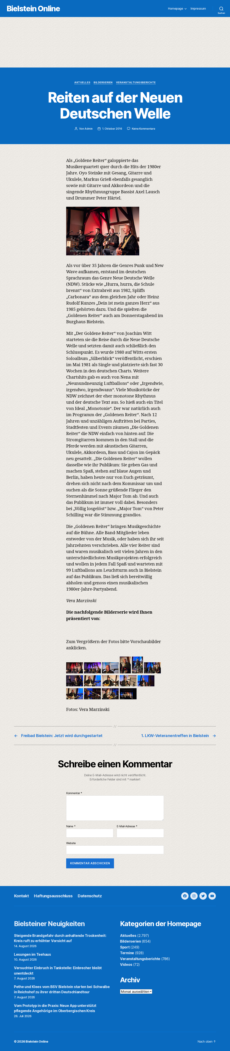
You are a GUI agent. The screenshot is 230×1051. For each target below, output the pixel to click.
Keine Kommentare (143, 128)
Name (70, 826)
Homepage (175, 8)
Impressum (198, 8)
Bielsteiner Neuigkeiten (49, 924)
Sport (125, 947)
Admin (89, 128)
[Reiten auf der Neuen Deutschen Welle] (74, 672)
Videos (126, 964)
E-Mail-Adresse (127, 826)
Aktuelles (82, 82)
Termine (127, 953)
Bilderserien (103, 82)
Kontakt (21, 895)
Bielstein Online (33, 8)
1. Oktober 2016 (112, 128)
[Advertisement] (115, 42)
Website (71, 843)
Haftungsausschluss (53, 895)
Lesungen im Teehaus (32, 954)
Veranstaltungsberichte (136, 82)
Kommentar (74, 793)
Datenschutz (90, 895)
